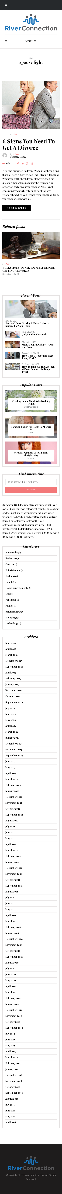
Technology (11, 623)
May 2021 (10, 909)
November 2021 (13, 873)
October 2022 (12, 808)
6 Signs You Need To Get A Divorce (28, 144)
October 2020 (13, 950)
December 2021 (13, 867)
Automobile (11, 552)
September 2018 (14, 1092)
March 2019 (11, 1057)
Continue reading (16, 208)
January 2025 (12, 684)
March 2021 (11, 921)
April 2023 (10, 773)
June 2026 (10, 643)
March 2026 (11, 654)
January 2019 (12, 1069)
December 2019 (13, 1009)
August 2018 (11, 1098)
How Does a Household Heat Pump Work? (37, 357)
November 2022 (13, 802)
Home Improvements (16, 587)
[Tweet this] (22, 163)
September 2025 (14, 666)
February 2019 (13, 1063)
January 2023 (12, 790)
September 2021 (14, 885)
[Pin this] (32, 163)
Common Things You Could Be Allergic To (31, 428)
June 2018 (10, 1110)
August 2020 (12, 962)
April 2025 (10, 672)
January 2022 (12, 862)
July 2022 (10, 826)
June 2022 (10, 832)
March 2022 (11, 850)
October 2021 (12, 879)
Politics (9, 605)
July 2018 (10, 1104)
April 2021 (10, 915)
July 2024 (10, 708)
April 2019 (10, 1051)
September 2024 (14, 702)
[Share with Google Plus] (27, 163)
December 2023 (13, 743)
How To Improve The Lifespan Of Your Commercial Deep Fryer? (38, 369)
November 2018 (13, 1081)
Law (15, 134)
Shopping (10, 617)
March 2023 (11, 779)
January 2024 (12, 737)
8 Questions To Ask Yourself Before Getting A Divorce (28, 269)
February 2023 (13, 785)
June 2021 (10, 903)
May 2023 (10, 767)
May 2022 (10, 838)
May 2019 (10, 1045)
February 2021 (13, 927)
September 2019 (14, 1027)
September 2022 (14, 814)
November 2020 (13, 944)
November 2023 (13, 749)
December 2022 (13, 796)
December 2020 (14, 938)
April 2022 (10, 844)
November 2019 (13, 1015)
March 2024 (11, 731)
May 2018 (10, 1116)
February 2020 (13, 998)
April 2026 (10, 648)
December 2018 (13, 1075)
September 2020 (14, 956)
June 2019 (10, 1039)
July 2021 (10, 897)
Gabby (16, 154)
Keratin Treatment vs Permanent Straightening (31, 454)
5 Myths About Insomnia (34, 334)
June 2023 (10, 761)
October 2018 (12, 1086)
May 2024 (10, 719)
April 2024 (10, 725)
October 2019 (12, 1021)
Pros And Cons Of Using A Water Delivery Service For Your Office (27, 324)
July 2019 (10, 1033)
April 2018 (10, 1122)
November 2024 (13, 690)
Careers (9, 564)
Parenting (10, 599)
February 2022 (13, 856)
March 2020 (11, 992)
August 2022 (11, 820)
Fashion (31, 459)
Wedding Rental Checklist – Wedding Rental (31, 402)
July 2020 (10, 968)
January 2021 (12, 933)
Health (31, 433)
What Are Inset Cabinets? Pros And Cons (38, 346)
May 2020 (10, 980)
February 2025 (13, 678)
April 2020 (11, 986)
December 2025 (13, 660)
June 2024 (10, 714)
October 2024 (12, 696)
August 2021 (11, 891)
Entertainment (31, 407)
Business (10, 558)
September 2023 (14, 755)
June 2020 (10, 974)
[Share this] (17, 163)
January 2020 (12, 1004)
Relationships (12, 611)
